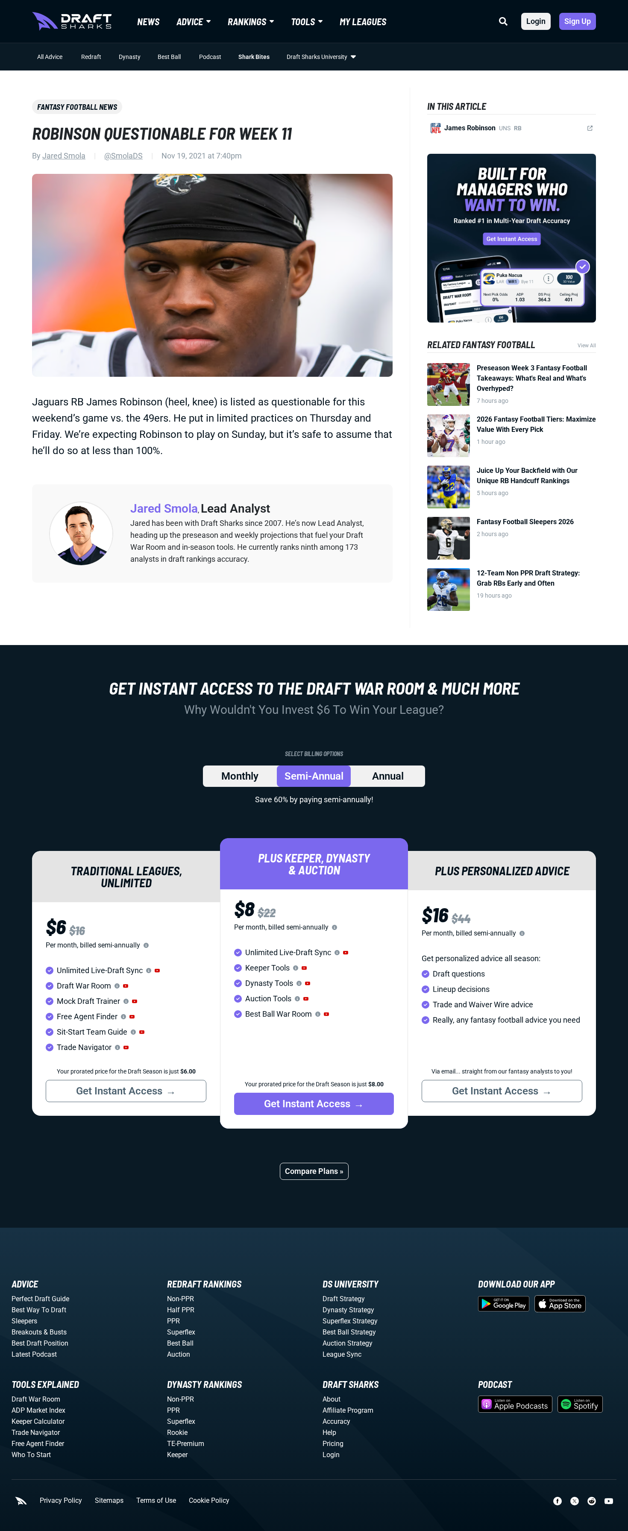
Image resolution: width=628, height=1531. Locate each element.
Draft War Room (36, 1399)
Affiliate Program (348, 1410)
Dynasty (130, 56)
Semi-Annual (314, 776)
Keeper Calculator (38, 1421)
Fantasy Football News (77, 106)
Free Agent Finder (38, 1444)
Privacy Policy (61, 1501)
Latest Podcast (34, 1354)
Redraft (91, 56)
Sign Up (577, 21)
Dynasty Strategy (348, 1310)
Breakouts (27, 1332)
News (148, 21)
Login (536, 21)
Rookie (177, 1432)
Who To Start (31, 1455)
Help (329, 1432)
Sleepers (24, 1321)
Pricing (333, 1444)
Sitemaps (109, 1501)
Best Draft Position (40, 1343)
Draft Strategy (344, 1299)
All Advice (49, 56)
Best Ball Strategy (349, 1332)
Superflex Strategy (350, 1321)
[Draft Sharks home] (72, 21)
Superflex (181, 1332)
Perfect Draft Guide (40, 1299)
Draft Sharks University (317, 56)
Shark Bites (254, 56)
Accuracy (336, 1421)
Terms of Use (156, 1501)
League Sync (342, 1354)
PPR (173, 1321)
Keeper (177, 1455)
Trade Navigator (36, 1432)
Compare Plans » (314, 1171)
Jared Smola (63, 155)
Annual (388, 776)
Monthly (239, 776)
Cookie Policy (209, 1501)
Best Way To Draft (39, 1310)
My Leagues (363, 21)
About (331, 1399)
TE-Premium (185, 1444)
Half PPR (180, 1310)
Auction (178, 1354)
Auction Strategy (348, 1343)
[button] (157, 970)
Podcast (210, 56)
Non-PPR (180, 1299)
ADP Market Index (38, 1410)
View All (587, 346)
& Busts (55, 1332)
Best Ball (169, 56)
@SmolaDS (123, 155)
